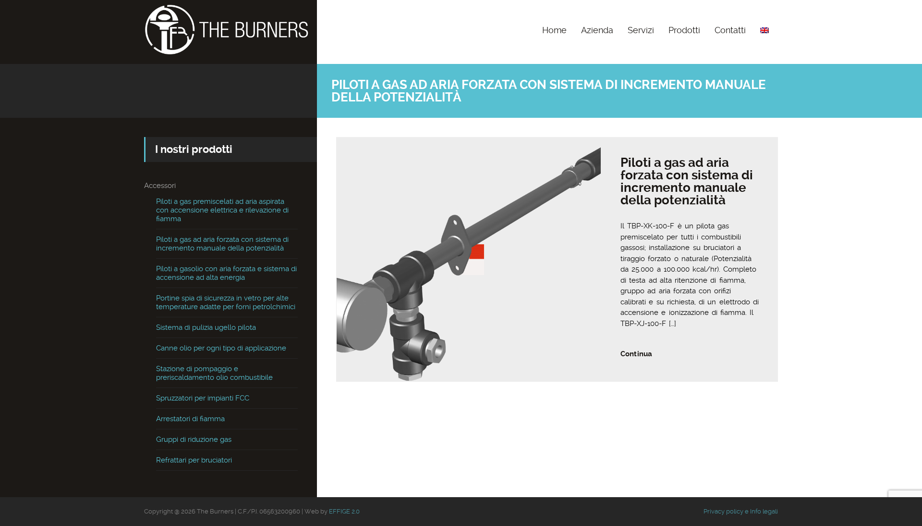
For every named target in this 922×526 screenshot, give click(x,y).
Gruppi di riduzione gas (193, 439)
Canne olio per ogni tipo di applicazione (221, 348)
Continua (636, 354)
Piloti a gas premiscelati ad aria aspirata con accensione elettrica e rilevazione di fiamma (222, 210)
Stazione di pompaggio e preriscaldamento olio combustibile (214, 373)
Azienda (597, 30)
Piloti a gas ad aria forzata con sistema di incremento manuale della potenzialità (686, 181)
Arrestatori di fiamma (190, 418)
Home (554, 30)
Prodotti (684, 30)
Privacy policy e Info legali (741, 511)
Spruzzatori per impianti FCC (202, 398)
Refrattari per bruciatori (194, 460)
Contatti (730, 30)
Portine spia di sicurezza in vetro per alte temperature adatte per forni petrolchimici (225, 302)
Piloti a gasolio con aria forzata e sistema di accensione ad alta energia (226, 273)
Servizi (641, 30)
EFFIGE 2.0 (344, 511)
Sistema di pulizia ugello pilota (206, 327)
